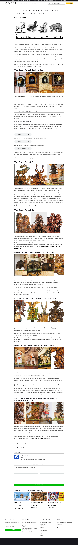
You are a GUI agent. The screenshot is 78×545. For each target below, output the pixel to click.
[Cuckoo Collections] (11, 3)
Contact (39, 3)
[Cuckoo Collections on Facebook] (25, 532)
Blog (57, 529)
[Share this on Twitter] (17, 447)
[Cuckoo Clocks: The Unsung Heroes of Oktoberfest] (39, 500)
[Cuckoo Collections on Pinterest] (27, 532)
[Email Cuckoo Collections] (31, 532)
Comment (16, 475)
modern (41, 438)
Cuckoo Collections (37, 541)
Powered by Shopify (43, 541)
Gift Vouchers (59, 524)
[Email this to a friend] (26, 447)
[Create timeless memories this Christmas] (22, 500)
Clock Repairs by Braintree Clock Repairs (64, 522)
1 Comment (24, 17)
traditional (34, 438)
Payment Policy (42, 527)
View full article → (18, 508)
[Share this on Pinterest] (21, 447)
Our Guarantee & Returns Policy (45, 522)
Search (58, 525)
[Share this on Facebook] (19, 447)
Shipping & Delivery (43, 524)
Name (15, 470)
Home (20, 3)
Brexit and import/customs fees (45, 525)
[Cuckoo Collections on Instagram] (29, 532)
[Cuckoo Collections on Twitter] (23, 532)
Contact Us (42, 532)
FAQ (57, 527)
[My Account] (47, 3)
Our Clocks (26, 3)
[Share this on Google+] (23, 447)
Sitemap (41, 535)
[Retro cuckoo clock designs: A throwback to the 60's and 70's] (56, 500)
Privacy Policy (42, 529)
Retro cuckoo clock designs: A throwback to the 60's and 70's (56, 504)
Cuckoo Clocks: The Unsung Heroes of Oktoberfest (37, 504)
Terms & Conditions (43, 530)
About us (41, 533)
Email (41, 470)
